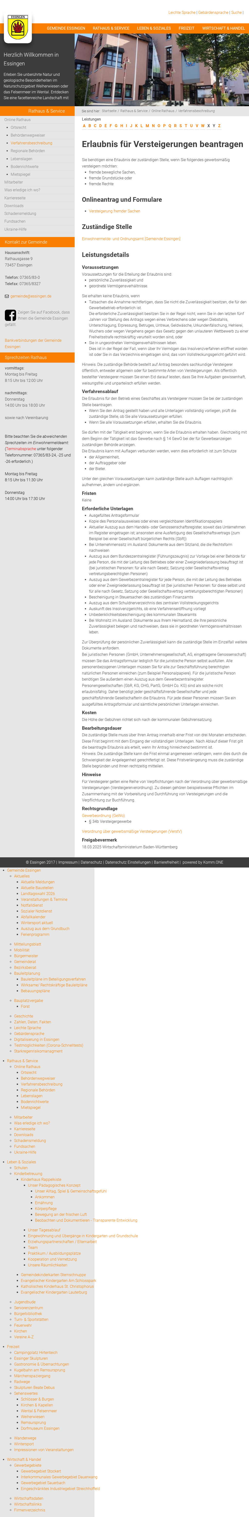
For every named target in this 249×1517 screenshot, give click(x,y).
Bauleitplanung (27, 973)
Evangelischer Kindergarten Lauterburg (54, 1292)
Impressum (68, 862)
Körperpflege (46, 1208)
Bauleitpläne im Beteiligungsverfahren (53, 979)
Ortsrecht (18, 127)
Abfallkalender (33, 917)
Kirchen (20, 1331)
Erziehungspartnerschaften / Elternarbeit (62, 1241)
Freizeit (187, 28)
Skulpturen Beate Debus (34, 1387)
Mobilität (21, 950)
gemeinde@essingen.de (30, 296)
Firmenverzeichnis (29, 1510)
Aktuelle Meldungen (38, 882)
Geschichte (23, 1016)
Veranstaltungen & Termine (44, 899)
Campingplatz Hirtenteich (36, 1352)
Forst (25, 1006)
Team (33, 1247)
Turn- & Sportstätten (31, 1319)
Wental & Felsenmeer (39, 1411)
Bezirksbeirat (25, 967)
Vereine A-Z (24, 1337)
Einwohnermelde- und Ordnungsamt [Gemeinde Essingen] (131, 239)
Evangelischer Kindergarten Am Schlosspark (58, 1280)
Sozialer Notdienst (36, 911)
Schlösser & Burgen (37, 1399)
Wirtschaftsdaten (28, 1498)
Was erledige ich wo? (22, 190)
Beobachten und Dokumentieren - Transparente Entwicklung (86, 1220)
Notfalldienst (32, 905)
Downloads (14, 205)
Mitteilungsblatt (27, 944)
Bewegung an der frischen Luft (61, 1214)
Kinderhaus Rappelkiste (41, 1179)
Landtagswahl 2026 (38, 893)
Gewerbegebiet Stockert (41, 1471)
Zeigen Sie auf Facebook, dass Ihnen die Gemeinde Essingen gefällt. (37, 318)
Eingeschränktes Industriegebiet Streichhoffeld (60, 1488)
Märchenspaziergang (32, 1376)
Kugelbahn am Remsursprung (39, 1370)
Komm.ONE (213, 862)
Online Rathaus (17, 119)
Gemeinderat (25, 961)
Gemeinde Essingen (66, 28)
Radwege (22, 1381)
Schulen (21, 1168)
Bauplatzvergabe (28, 1000)
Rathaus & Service (111, 28)
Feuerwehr (23, 1325)
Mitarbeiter (13, 182)
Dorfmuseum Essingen (40, 1428)
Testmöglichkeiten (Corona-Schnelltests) (48, 1045)
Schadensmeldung (20, 213)
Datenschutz (91, 862)
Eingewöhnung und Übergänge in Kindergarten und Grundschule (83, 1236)
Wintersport (24, 1444)
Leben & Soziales (154, 28)
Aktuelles (22, 876)
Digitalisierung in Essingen (36, 1039)
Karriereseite (15, 198)
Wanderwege (25, 1438)
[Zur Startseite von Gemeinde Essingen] (17, 32)
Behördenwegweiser (28, 135)
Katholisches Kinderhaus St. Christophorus (57, 1286)
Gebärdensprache (213, 12)
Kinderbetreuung (28, 1173)
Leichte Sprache (182, 12)
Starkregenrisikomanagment (38, 1051)
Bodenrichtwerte (24, 166)
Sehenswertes (26, 1393)
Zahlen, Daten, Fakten (32, 1022)
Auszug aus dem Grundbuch (45, 928)
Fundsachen (15, 221)
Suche (236, 12)
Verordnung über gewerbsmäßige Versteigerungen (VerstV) (132, 831)
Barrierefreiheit (166, 862)
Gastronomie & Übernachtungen (41, 1364)
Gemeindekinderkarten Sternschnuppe (53, 1274)
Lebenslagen (21, 159)
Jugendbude (25, 1302)
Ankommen (45, 1197)
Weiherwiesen (32, 1416)
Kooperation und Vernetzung (52, 1259)
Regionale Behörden (28, 151)
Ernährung (44, 1203)
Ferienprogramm (35, 934)
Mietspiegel (20, 174)
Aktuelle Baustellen (37, 888)
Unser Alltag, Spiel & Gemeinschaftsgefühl (71, 1191)
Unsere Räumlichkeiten (47, 1265)
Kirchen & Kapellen (37, 1405)
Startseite (109, 111)
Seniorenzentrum (28, 1308)
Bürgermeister (26, 956)
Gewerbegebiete (27, 1465)
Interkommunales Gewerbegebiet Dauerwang (59, 1477)
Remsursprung (33, 1422)
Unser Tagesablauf (44, 1230)
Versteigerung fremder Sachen (114, 211)
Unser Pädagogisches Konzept (54, 1185)
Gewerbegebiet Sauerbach (43, 1483)
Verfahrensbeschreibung (31, 143)
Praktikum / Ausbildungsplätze (54, 1253)
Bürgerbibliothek (28, 1313)
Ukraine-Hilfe (15, 229)
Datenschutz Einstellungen (128, 862)
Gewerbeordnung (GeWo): (103, 815)
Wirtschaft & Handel (223, 28)
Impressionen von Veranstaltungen (44, 1449)
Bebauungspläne (35, 991)
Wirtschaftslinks (28, 1504)
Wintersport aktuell (37, 923)
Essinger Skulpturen (31, 1358)
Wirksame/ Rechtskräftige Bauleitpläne (54, 985)
